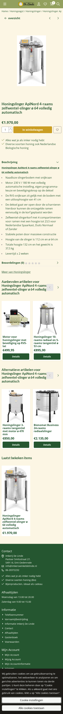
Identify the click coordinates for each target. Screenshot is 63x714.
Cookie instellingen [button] (31, 700)
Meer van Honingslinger (16, 272)
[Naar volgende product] (58, 18)
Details (16, 356)
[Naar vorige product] (50, 18)
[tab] (31, 162)
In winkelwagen (32, 130)
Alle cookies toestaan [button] (31, 708)
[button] (5, 4)
